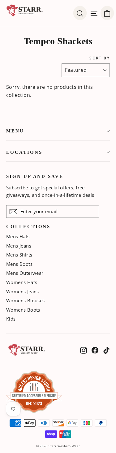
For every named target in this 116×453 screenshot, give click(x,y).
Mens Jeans (18, 246)
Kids (11, 319)
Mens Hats (18, 236)
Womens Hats (21, 282)
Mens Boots (19, 264)
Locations (24, 152)
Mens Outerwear (25, 273)
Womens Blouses (25, 300)
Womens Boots (23, 310)
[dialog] (107, 13)
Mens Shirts (19, 255)
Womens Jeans (22, 291)
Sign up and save (34, 176)
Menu (15, 130)
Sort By (99, 58)
